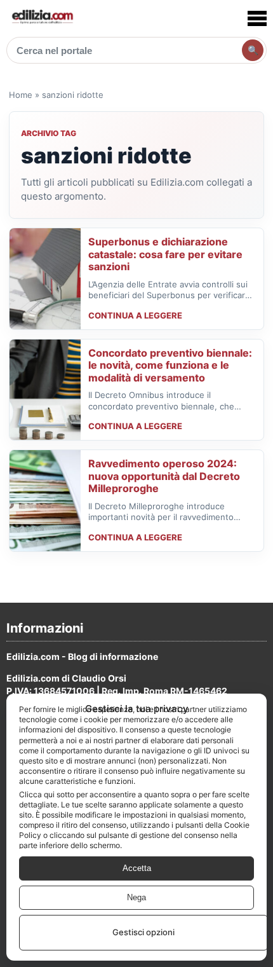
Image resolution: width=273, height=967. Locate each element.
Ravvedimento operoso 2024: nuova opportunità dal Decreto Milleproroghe (164, 476)
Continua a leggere (135, 315)
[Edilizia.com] (41, 18)
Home (20, 95)
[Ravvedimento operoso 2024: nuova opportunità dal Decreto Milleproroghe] (45, 500)
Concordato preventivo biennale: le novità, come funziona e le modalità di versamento (170, 365)
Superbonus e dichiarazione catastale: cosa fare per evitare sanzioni (165, 254)
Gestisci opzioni (143, 932)
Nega (136, 897)
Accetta (137, 868)
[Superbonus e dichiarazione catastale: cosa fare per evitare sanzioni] (45, 278)
